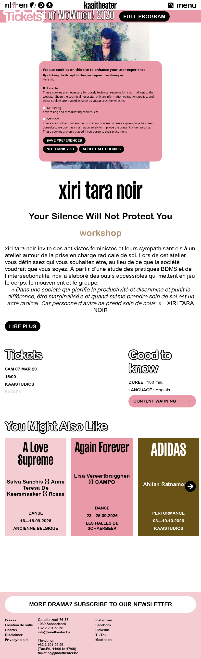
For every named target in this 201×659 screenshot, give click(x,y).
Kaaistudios (19, 384)
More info (48, 79)
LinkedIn (102, 630)
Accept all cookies (102, 149)
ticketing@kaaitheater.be (58, 653)
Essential (53, 88)
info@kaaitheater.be (54, 632)
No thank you (60, 149)
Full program (144, 16)
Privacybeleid (16, 640)
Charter (11, 630)
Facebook (103, 625)
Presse (10, 620)
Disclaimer (14, 635)
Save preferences (64, 141)
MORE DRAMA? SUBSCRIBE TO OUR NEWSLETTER (100, 604)
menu (186, 5)
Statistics (53, 119)
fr (14, 5)
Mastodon (103, 640)
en (23, 5)
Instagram (103, 620)
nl (8, 5)
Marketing (54, 108)
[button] (190, 486)
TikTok (100, 635)
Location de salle (19, 625)
